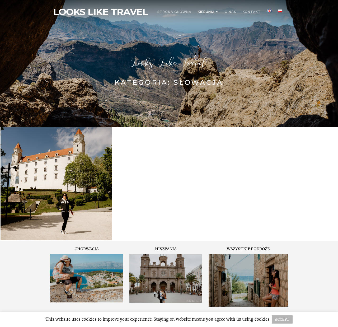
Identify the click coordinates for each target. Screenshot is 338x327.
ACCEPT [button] (282, 319)
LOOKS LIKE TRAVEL (100, 11)
